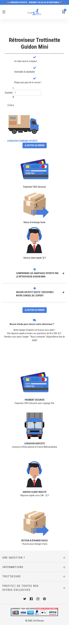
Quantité (8, 92)
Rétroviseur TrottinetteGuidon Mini (34, 43)
